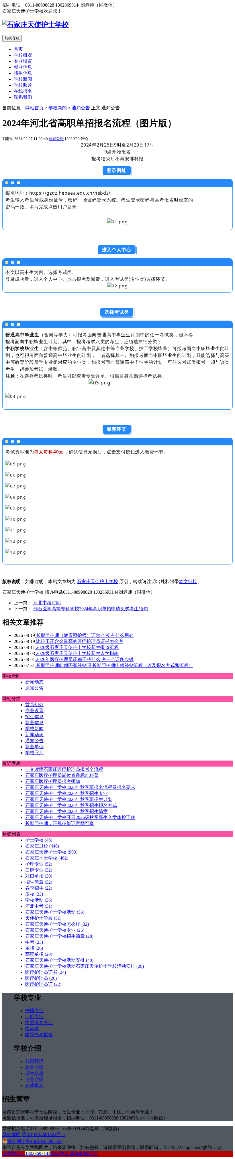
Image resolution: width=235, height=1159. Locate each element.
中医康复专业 (39, 1022)
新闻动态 (34, 682)
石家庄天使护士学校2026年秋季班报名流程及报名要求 (80, 787)
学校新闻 (23, 79)
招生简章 (38, 882)
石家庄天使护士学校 (97, 581)
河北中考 (38, 906)
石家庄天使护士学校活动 (54, 912)
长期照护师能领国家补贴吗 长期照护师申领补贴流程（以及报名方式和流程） (114, 665)
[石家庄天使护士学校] (35, 24)
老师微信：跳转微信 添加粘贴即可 (49, 1153)
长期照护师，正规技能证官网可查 (59, 823)
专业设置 (23, 61)
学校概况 (23, 55)
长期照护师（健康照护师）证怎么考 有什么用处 (84, 635)
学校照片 (23, 85)
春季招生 (38, 888)
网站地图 (11, 1134)
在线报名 (23, 91)
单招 (34, 948)
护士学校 (38, 840)
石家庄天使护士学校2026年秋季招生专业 (66, 793)
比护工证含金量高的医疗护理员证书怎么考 (79, 641)
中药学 (32, 1028)
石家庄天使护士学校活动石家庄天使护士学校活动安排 (84, 966)
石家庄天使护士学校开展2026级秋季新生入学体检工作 (80, 817)
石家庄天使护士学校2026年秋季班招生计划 (68, 799)
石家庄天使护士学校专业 (54, 930)
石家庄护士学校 (46, 858)
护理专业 (38, 864)
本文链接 (188, 581)
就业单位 (34, 746)
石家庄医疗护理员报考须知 (52, 781)
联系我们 (23, 97)
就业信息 (23, 67)
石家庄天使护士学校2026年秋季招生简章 (66, 811)
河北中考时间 (47, 602)
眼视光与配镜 (39, 1034)
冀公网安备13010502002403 (34, 1141)
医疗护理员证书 (45, 972)
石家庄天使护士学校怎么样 (57, 924)
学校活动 (38, 900)
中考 (34, 942)
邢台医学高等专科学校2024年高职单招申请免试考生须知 (90, 608)
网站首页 (34, 107)
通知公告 (81, 107)
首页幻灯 (34, 704)
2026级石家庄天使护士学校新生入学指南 (77, 653)
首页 (18, 49)
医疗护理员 (41, 978)
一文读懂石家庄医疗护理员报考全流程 (64, 769)
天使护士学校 (43, 918)
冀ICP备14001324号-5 (43, 1134)
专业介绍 (34, 1079)
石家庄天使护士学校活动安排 (59, 960)
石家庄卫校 (42, 846)
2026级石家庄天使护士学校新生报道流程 (77, 647)
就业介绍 (34, 1067)
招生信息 (23, 73)
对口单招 (38, 876)
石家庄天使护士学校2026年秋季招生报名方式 (71, 805)
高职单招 (38, 954)
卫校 (34, 894)
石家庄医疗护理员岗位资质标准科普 (62, 775)
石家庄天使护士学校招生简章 (59, 936)
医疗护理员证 (43, 984)
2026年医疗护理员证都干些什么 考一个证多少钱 (84, 659)
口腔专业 (38, 870)
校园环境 (34, 1061)
